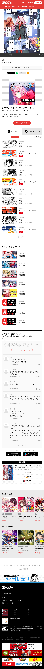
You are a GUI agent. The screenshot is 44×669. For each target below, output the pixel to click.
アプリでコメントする (22, 350)
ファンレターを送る (22, 123)
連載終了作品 (36, 565)
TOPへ (6, 565)
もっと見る (21, 237)
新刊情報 (24, 6)
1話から (39, 137)
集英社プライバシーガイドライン (11, 600)
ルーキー (32, 6)
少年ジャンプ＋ (7, 2)
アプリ (18, 6)
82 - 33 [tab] (6, 137)
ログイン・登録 (27, 2)
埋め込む (23, 72)
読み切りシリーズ (25, 565)
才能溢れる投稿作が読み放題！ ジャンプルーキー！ (22, 577)
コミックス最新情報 (22, 569)
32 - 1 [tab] (14, 137)
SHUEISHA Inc (6, 637)
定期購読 (38, 2)
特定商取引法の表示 (7, 603)
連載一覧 (7, 6)
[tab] (12, 131)
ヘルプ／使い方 (6, 594)
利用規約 (4, 597)
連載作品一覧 (14, 565)
